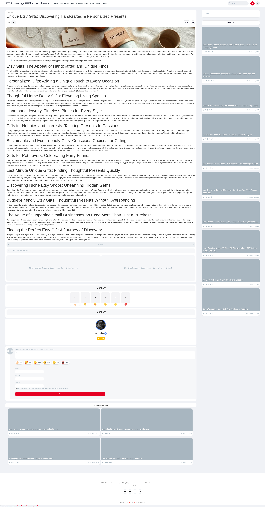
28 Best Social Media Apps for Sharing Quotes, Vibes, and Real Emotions (229, 75)
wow (49, 362)
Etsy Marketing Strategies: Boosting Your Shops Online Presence (54, 268)
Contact (104, 3)
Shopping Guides (76, 3)
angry (67, 362)
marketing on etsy (13, 506)
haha (39, 362)
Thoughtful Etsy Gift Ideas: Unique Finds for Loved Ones (125, 429)
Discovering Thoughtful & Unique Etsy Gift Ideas (122, 458)
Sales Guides (64, 3)
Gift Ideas (10, 12)
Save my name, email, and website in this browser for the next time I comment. (43, 388)
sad (58, 362)
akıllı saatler (24, 506)
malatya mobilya (35, 506)
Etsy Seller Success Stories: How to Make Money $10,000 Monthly (230, 222)
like (21, 362)
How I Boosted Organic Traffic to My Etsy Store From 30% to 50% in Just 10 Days (230, 249)
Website (17, 383)
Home (56, 3)
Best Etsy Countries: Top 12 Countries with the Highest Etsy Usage (230, 106)
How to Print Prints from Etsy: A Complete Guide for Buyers (227, 135)
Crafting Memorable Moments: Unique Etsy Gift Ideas (31, 458)
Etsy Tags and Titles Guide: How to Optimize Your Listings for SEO (230, 164)
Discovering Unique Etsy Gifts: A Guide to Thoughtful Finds (33, 429)
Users (86, 3)
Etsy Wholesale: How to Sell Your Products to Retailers (225, 309)
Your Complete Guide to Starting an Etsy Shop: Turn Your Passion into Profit (230, 191)
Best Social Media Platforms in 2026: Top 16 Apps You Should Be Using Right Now (230, 46)
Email (17, 376)
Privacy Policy (95, 3)
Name (17, 369)
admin (99, 333)
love (30, 362)
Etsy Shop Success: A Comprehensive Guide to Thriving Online (147, 268)
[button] (252, 3)
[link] (193, 22)
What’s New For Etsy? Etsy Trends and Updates (223, 280)
